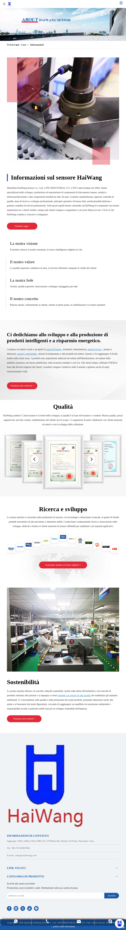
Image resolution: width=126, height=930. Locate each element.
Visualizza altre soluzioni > (22, 386)
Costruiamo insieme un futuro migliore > (63, 565)
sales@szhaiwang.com (26, 855)
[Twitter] (22, 908)
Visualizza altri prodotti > (24, 719)
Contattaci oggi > (22, 226)
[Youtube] (29, 908)
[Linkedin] (16, 908)
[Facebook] (9, 908)
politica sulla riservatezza (64, 926)
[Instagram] (36, 908)
